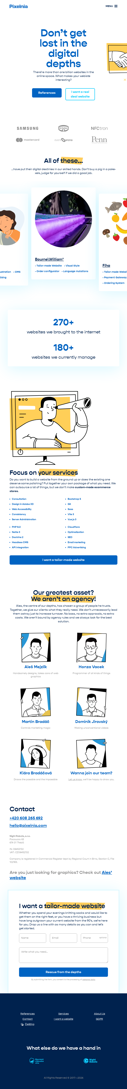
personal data (88, 979)
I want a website (63, 1018)
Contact (27, 1018)
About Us (99, 1013)
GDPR (99, 1018)
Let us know (75, 779)
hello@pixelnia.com (28, 825)
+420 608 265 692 (26, 818)
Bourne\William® (49, 259)
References (46, 93)
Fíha (106, 265)
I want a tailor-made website (63, 560)
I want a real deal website (80, 94)
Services (63, 1013)
